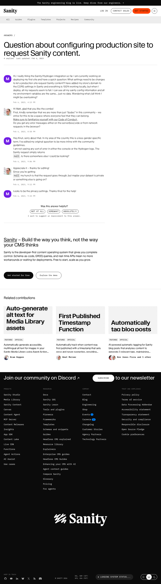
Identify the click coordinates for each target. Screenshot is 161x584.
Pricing (47, 484)
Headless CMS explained (57, 439)
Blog (84, 399)
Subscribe (103, 378)
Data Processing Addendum (137, 404)
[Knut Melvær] (7, 112)
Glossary (48, 479)
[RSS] (34, 578)
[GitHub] (5, 578)
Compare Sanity (52, 474)
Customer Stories (92, 429)
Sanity (10, 239)
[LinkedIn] (17, 578)
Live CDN (9, 444)
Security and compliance (136, 419)
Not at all (37, 211)
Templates (46, 19)
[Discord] (40, 578)
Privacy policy (130, 394)
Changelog (88, 424)
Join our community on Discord (40, 378)
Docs (45, 394)
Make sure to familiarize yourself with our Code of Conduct (45, 119)
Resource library (53, 444)
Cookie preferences (133, 434)
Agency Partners (91, 434)
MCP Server (10, 419)
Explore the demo (48, 275)
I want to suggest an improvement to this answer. (54, 216)
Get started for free (19, 275)
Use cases (9, 464)
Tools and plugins (53, 409)
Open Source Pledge (133, 429)
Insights (9, 429)
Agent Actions (12, 454)
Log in (104, 10)
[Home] (10, 11)
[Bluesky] (23, 578)
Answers (8, 35)
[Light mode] (143, 577)
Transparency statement (135, 414)
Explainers (49, 449)
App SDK (8, 434)
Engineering (89, 404)
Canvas (7, 409)
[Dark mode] (154, 577)
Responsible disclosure (135, 424)
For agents (49, 489)
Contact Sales (121, 10)
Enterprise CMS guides (56, 454)
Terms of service (132, 399)
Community (89, 19)
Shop (84, 409)
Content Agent (12, 414)
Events (86, 414)
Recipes (75, 19)
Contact (86, 394)
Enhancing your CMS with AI (59, 464)
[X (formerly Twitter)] (28, 578)
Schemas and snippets (55, 429)
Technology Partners (94, 439)
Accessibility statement (136, 409)
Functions (9, 449)
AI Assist (9, 459)
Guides (18, 19)
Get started (141, 10)
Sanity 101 (49, 399)
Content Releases (14, 424)
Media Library (12, 399)
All (8, 19)
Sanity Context (12, 404)
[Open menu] (154, 11)
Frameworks (49, 419)
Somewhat (54, 211)
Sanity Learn (50, 404)
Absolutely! (70, 211)
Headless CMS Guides (55, 459)
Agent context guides (55, 469)
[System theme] (149, 577)
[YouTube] (11, 578)
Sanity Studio (12, 394)
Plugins (31, 19)
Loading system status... (115, 576)
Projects (60, 19)
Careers (86, 419)
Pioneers (48, 414)
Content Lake (11, 439)
